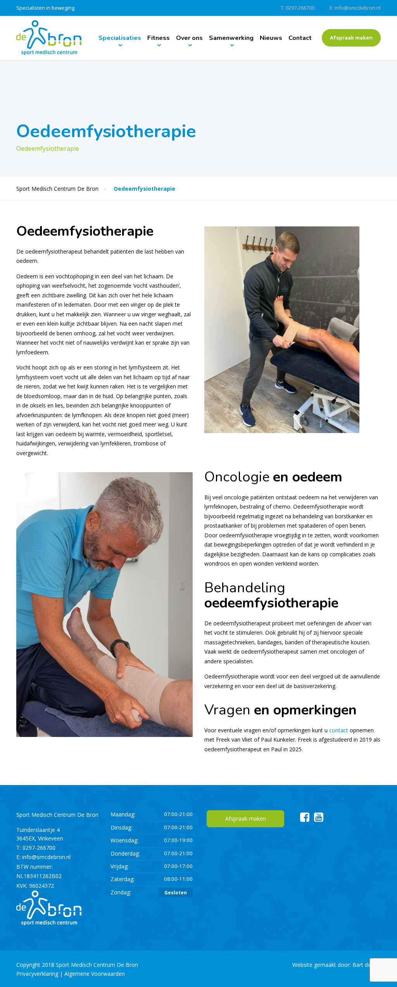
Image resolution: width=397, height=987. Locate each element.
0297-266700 (38, 847)
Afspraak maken (351, 37)
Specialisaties (119, 38)
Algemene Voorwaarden (94, 973)
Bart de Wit (366, 964)
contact (338, 730)
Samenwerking (231, 38)
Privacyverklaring (37, 973)
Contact (300, 38)
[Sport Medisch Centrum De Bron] (48, 38)
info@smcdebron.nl (46, 857)
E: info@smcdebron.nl (355, 7)
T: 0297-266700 (297, 7)
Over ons (189, 38)
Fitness (158, 38)
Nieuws (271, 38)
